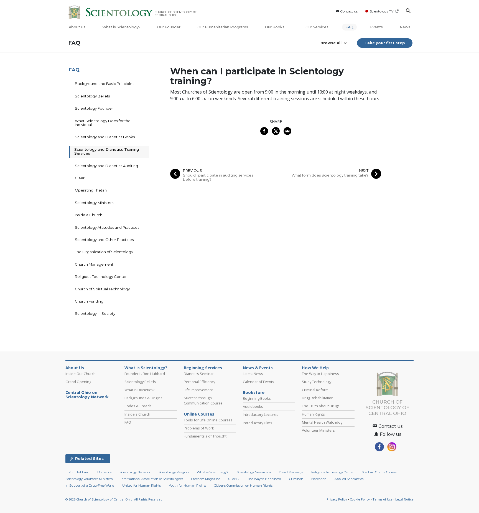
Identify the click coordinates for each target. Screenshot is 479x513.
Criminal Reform (315, 389)
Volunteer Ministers (318, 430)
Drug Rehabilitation (317, 397)
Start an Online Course (379, 472)
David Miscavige (291, 472)
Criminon (296, 479)
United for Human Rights (141, 485)
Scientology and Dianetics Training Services (106, 151)
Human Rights (313, 414)
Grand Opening (78, 381)
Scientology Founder (94, 108)
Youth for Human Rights (187, 485)
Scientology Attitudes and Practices (107, 227)
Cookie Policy (360, 499)
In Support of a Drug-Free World (89, 485)
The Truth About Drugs (321, 405)
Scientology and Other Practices (104, 239)
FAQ (349, 27)
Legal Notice (404, 499)
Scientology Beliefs (92, 96)
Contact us (349, 11)
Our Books (275, 27)
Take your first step (385, 43)
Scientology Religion (174, 472)
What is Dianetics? (139, 389)
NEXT (363, 170)
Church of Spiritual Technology (102, 289)
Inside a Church (88, 215)
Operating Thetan (91, 190)
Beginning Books (257, 398)
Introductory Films (257, 422)
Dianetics (104, 472)
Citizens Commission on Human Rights (243, 485)
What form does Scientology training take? (330, 175)
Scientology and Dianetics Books (105, 137)
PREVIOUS (192, 170)
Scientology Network (135, 472)
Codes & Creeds (138, 405)
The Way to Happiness (320, 373)
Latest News (253, 373)
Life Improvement (198, 389)
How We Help (315, 368)
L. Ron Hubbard (77, 472)
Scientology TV (381, 11)
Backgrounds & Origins (143, 397)
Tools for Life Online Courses (208, 420)
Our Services (316, 27)
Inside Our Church (80, 373)
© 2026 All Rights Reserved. (114, 499)
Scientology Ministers (94, 202)
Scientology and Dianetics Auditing (106, 166)
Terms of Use (383, 499)
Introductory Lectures (260, 414)
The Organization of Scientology (104, 252)
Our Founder (168, 27)
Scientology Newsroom (254, 472)
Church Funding (89, 301)
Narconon (319, 479)
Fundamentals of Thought (205, 436)
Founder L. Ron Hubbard (144, 373)
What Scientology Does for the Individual (103, 123)
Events (376, 27)
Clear (80, 178)
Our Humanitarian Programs (222, 27)
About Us (77, 27)
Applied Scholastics (349, 479)
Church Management (94, 264)
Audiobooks (253, 406)
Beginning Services (203, 368)
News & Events (258, 368)
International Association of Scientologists (152, 479)
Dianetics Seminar (199, 373)
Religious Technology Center (101, 276)
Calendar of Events (258, 381)
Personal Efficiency (199, 381)
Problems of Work (199, 428)
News (405, 27)
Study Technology (316, 381)
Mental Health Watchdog (322, 422)
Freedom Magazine (205, 479)
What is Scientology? (121, 27)
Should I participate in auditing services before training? (218, 177)
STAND (233, 479)
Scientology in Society (95, 313)
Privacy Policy (337, 499)
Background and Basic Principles (104, 83)
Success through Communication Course (203, 400)
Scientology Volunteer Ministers (89, 479)
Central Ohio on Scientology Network (87, 394)
